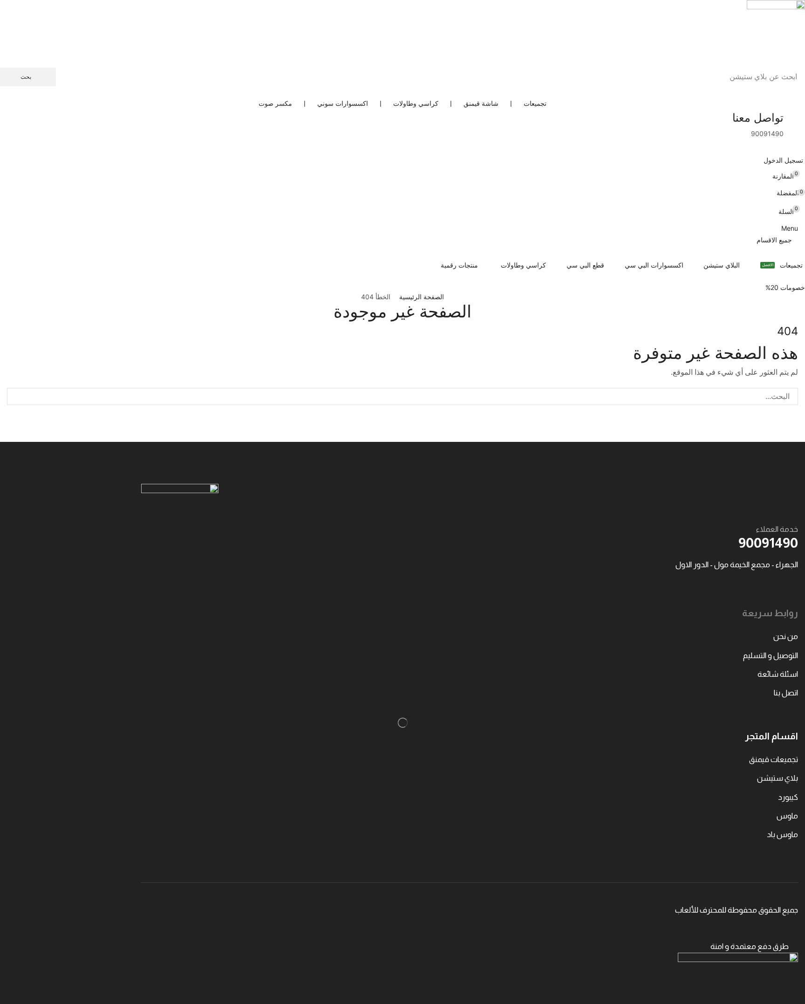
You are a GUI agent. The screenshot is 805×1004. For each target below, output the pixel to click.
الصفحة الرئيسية (421, 297)
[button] (784, 160)
